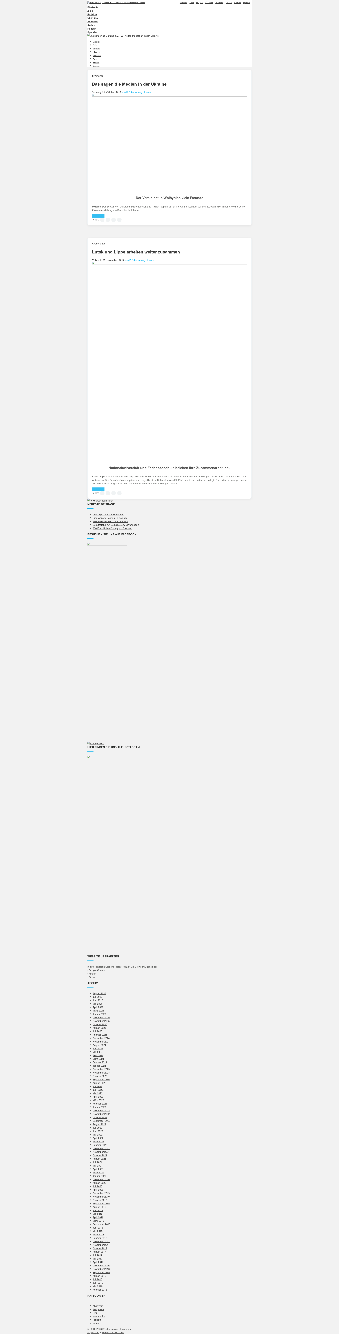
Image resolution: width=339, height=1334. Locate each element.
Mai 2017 (97, 1258)
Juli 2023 (97, 1086)
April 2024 (98, 1055)
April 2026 (98, 1007)
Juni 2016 (98, 1282)
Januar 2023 (99, 1107)
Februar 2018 (100, 1238)
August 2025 (99, 1027)
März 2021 (98, 1172)
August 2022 (99, 1124)
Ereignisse (97, 75)
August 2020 (99, 1182)
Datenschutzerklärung (113, 1332)
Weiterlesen (98, 216)
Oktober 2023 (100, 1076)
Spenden (246, 3)
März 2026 (98, 1010)
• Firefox (91, 973)
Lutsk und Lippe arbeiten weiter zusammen (136, 252)
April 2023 (98, 1096)
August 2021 (99, 1158)
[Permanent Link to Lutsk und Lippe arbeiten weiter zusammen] (169, 263)
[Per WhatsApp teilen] (113, 220)
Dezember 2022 (101, 1110)
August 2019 (99, 1207)
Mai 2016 (97, 1286)
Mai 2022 (97, 1134)
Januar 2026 (99, 1014)
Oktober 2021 (100, 1155)
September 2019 (101, 1203)
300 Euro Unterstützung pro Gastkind (112, 528)
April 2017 (98, 1262)
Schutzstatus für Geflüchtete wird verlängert (116, 524)
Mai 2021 (97, 1165)
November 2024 (101, 1041)
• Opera (91, 977)
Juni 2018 (98, 1227)
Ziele (191, 3)
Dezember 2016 (101, 1265)
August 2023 (99, 1083)
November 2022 (101, 1114)
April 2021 (98, 1169)
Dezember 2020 (101, 1179)
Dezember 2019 (101, 1193)
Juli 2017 (97, 1255)
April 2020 (98, 1189)
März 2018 (98, 1234)
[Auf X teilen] (108, 220)
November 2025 (101, 1020)
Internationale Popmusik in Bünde (110, 521)
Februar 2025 (100, 1034)
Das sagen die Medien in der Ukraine (129, 84)
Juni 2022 (98, 1131)
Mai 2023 (97, 1093)
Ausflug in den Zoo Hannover (108, 514)
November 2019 (101, 1196)
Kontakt (237, 3)
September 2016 (101, 1272)
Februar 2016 (100, 1289)
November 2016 (101, 1269)
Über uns (209, 3)
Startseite (183, 3)
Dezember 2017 (101, 1241)
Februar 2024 (100, 1062)
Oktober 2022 (100, 1117)
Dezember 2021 (101, 1148)
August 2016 (99, 1275)
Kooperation (98, 243)
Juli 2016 (97, 1279)
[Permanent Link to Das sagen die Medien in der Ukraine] (169, 95)
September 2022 (101, 1120)
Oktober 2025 (100, 1024)
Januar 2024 (99, 1065)
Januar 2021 (99, 1176)
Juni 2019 (98, 1210)
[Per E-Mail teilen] (119, 220)
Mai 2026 (97, 1003)
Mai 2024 (97, 1051)
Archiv (229, 3)
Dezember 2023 (101, 1069)
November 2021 (101, 1151)
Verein (96, 1323)
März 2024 (98, 1058)
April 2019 (98, 1217)
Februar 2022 (100, 1145)
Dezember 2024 (101, 1038)
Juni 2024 (98, 1048)
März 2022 (98, 1141)
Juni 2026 (98, 1000)
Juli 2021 (97, 1162)
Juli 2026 (97, 996)
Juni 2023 (98, 1089)
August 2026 (99, 993)
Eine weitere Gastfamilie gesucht (110, 518)
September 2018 (101, 1224)
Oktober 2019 (100, 1200)
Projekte (199, 3)
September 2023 (101, 1079)
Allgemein (98, 1306)
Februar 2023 (100, 1103)
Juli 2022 (97, 1127)
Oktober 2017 (100, 1248)
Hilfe (95, 1312)
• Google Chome (96, 970)
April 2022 (98, 1138)
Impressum (93, 1332)
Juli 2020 (97, 1186)
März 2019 (98, 1220)
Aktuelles (219, 3)
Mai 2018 (97, 1231)
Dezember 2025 (101, 1017)
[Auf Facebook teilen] (102, 220)
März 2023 (98, 1100)
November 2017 (101, 1244)
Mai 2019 (97, 1213)
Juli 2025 (97, 1031)
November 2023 (101, 1072)
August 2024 (99, 1045)
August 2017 (99, 1251)
